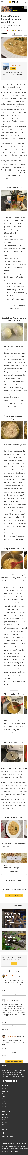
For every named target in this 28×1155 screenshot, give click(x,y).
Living (4, 1101)
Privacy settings (20, 1146)
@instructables (8, 1133)
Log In (14, 964)
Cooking (17, 25)
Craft (3, 1096)
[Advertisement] (14, 9)
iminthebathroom (8, 25)
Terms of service (21, 1143)
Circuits (4, 1089)
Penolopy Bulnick (11, 1036)
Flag (5, 990)
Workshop (5, 1091)
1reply (5, 1055)
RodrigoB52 (9, 976)
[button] (2, 2)
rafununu (9, 1000)
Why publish (5, 1115)
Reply (14, 994)
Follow (13, 68)
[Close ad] (25, 7)
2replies (5, 1029)
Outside (4, 1104)
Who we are (5, 1125)
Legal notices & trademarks (11, 1151)
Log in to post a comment (14, 1061)
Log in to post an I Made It (14, 896)
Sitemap (4, 1122)
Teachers (4, 1106)
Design (4, 1094)
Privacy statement (8, 1146)
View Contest (14, 871)
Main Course (4, 27)
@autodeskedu (8, 1136)
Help (3, 1120)
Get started (5, 1117)
